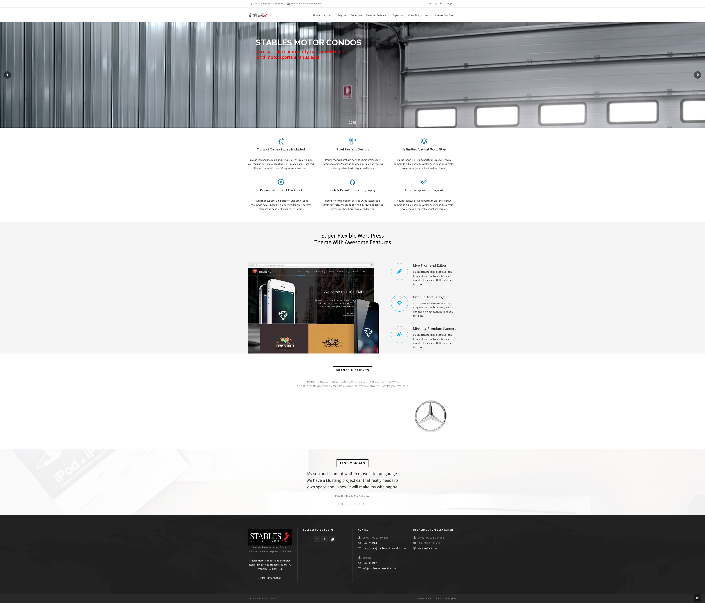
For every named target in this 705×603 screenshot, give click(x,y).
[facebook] (431, 3)
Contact (438, 598)
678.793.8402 (370, 563)
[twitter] (436, 3)
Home (421, 598)
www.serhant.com (428, 548)
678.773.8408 (370, 543)
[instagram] (441, 3)
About (429, 598)
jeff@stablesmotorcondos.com (306, 3)
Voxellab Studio (357, 496)
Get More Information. (270, 578)
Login (450, 3)
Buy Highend (451, 598)
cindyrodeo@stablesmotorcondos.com (384, 548)
